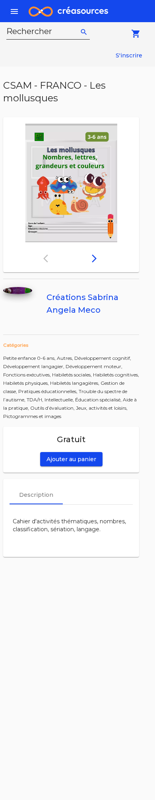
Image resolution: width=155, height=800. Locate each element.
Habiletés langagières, (75, 383)
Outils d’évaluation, (53, 408)
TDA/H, (36, 400)
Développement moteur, (94, 366)
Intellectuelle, (60, 400)
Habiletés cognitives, (116, 375)
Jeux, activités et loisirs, (102, 408)
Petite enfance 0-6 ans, (30, 358)
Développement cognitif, (102, 358)
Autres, (65, 358)
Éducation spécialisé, (99, 400)
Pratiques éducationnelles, (48, 391)
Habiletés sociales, (72, 375)
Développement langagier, (34, 366)
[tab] (36, 494)
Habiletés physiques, (26, 383)
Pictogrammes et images (32, 416)
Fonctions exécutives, (27, 375)
